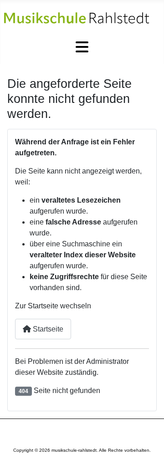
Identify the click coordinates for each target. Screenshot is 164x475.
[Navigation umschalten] (82, 47)
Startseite (47, 329)
